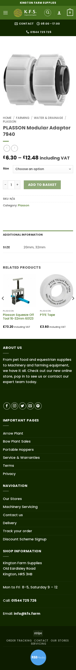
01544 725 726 (23, 600)
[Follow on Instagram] (14, 406)
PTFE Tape (47, 315)
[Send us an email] (30, 406)
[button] (5, 13)
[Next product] (7, 148)
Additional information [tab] (23, 235)
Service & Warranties (21, 457)
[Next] (73, 306)
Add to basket (42, 184)
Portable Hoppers (18, 449)
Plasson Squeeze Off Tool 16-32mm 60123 (18, 317)
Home (7, 118)
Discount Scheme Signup (25, 539)
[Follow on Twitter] (22, 406)
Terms (8, 465)
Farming (22, 118)
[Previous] (3, 306)
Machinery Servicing (20, 506)
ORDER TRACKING (19, 640)
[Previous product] (14, 148)
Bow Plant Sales (17, 441)
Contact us (13, 514)
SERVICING (38, 644)
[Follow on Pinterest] (38, 406)
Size (6, 168)
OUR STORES (60, 640)
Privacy (9, 473)
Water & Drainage (48, 118)
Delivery (10, 522)
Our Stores (12, 498)
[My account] (59, 12)
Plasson (9, 121)
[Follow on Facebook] (7, 406)
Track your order (17, 530)
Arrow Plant (13, 433)
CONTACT (41, 640)
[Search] (47, 12)
